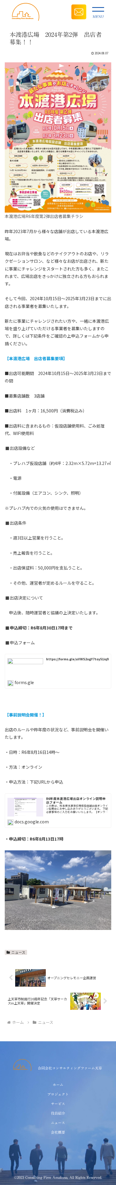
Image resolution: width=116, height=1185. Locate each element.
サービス (58, 1103)
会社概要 (58, 1132)
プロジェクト (58, 1094)
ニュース (18, 952)
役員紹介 (58, 1113)
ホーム (58, 1084)
